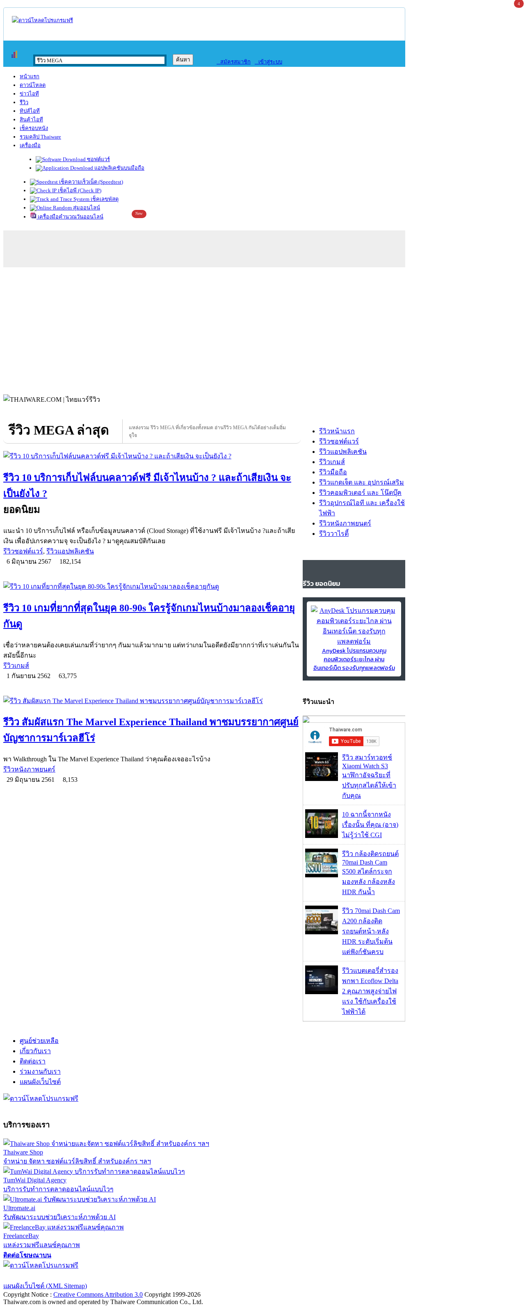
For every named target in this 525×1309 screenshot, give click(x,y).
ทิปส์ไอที (30, 111)
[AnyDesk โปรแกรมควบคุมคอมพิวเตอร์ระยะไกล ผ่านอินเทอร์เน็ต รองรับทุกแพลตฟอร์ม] (354, 641)
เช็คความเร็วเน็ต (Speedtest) (90, 182)
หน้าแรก (29, 76)
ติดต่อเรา (33, 1061)
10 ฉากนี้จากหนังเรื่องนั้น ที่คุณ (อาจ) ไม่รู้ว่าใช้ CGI (370, 824)
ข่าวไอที (29, 94)
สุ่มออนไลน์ (86, 208)
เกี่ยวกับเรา (35, 1050)
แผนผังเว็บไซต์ (40, 1081)
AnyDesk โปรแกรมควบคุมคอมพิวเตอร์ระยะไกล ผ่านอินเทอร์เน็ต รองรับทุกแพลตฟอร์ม (354, 659)
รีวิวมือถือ (333, 472)
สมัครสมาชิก (234, 62)
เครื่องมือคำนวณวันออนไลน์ (70, 217)
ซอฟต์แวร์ (98, 159)
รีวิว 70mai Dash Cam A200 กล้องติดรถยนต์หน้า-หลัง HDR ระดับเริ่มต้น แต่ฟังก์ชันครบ (371, 931)
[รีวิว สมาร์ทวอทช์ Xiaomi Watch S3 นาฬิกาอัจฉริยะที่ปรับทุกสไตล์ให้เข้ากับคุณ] (321, 778)
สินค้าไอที (31, 119)
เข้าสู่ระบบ (268, 62)
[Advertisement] (262, 328)
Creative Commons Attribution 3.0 (98, 1294)
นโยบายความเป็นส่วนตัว (108, 1275)
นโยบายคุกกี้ (169, 1275)
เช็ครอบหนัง (34, 128)
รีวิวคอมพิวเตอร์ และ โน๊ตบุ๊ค (360, 492)
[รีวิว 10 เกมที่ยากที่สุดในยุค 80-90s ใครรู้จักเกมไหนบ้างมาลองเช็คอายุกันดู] (152, 586)
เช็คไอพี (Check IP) (79, 190)
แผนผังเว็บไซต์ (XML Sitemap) (45, 1285)
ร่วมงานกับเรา (40, 1071)
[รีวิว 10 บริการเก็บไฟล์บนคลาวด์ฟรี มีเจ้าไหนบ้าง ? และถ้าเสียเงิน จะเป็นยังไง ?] (152, 456)
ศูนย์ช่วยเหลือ (39, 1040)
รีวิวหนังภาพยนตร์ (29, 769)
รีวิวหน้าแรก (337, 431)
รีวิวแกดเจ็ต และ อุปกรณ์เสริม (361, 482)
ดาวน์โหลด (33, 85)
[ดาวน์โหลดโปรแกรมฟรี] (42, 20)
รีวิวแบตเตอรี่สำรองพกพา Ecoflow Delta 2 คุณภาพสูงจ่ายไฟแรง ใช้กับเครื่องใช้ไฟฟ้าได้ (370, 991)
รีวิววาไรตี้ (334, 533)
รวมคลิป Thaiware (40, 137)
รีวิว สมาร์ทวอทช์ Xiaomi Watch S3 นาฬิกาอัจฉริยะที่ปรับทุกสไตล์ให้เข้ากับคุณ (369, 776)
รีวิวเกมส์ (16, 665)
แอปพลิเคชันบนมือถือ (118, 168)
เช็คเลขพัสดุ (104, 199)
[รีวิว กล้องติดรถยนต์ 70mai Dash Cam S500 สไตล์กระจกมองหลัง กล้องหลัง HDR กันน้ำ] (321, 875)
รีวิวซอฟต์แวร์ (23, 551)
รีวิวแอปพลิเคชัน (70, 551)
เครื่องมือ (30, 145)
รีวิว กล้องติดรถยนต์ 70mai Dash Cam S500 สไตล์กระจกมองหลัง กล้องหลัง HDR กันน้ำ (370, 872)
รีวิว (24, 102)
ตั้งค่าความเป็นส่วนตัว (34, 1275)
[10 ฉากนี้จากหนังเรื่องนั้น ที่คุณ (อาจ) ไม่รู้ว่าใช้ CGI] (321, 835)
